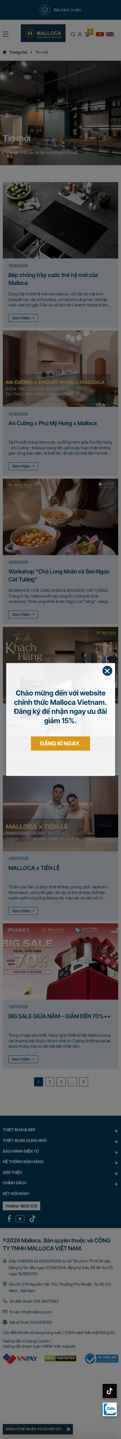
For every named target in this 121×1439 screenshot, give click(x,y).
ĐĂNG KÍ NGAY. (60, 743)
